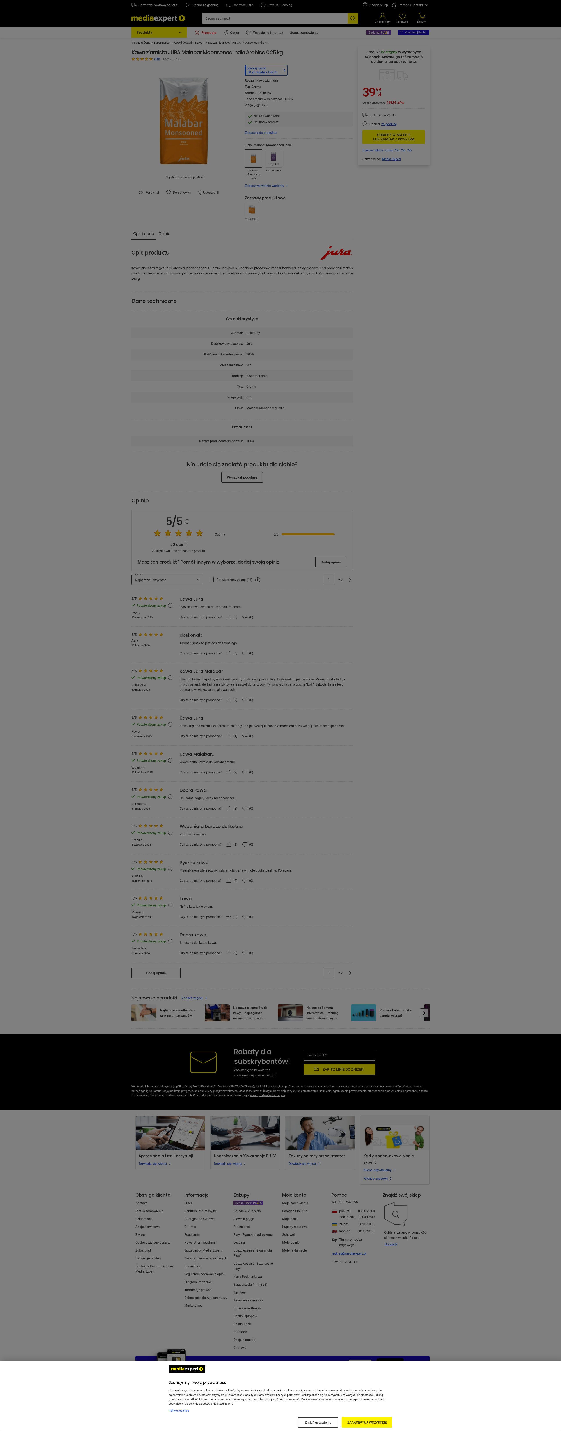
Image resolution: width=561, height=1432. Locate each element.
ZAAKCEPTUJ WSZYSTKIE (367, 1422)
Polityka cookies (179, 1411)
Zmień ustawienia (318, 1422)
